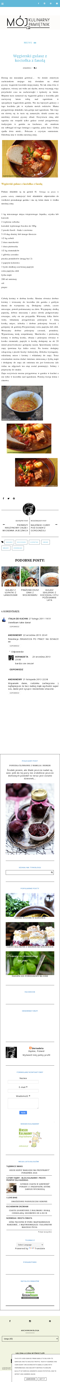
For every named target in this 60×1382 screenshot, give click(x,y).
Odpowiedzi (17, 651)
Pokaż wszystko (45, 1232)
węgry (6, 548)
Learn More (30, 1379)
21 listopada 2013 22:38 (35, 679)
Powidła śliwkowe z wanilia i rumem (30, 765)
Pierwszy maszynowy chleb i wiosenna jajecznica (15, 528)
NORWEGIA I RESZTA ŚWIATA (19, 1218)
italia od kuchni (18, 618)
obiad (45, 542)
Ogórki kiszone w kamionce (30, 918)
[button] (30, 42)
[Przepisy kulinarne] (30, 1147)
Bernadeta (21, 656)
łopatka (34, 542)
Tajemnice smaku (14, 1166)
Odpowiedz (14, 627)
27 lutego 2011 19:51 (40, 618)
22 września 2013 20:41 (35, 635)
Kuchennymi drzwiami (17, 1206)
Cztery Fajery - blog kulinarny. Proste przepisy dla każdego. (26, 1179)
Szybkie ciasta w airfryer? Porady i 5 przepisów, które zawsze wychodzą (34, 1186)
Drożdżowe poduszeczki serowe (29, 1201)
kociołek (21, 542)
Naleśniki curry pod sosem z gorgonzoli (40, 528)
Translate (40, 1248)
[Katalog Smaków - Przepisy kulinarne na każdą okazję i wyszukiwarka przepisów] (30, 1298)
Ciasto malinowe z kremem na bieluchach (30, 947)
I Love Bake (11, 1197)
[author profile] (30, 508)
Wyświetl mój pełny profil (36, 1055)
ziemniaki (18, 548)
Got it (42, 1379)
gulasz (9, 542)
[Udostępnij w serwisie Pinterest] (14, 499)
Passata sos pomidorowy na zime (30, 976)
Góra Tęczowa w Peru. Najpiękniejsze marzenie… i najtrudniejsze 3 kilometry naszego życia (29, 1224)
